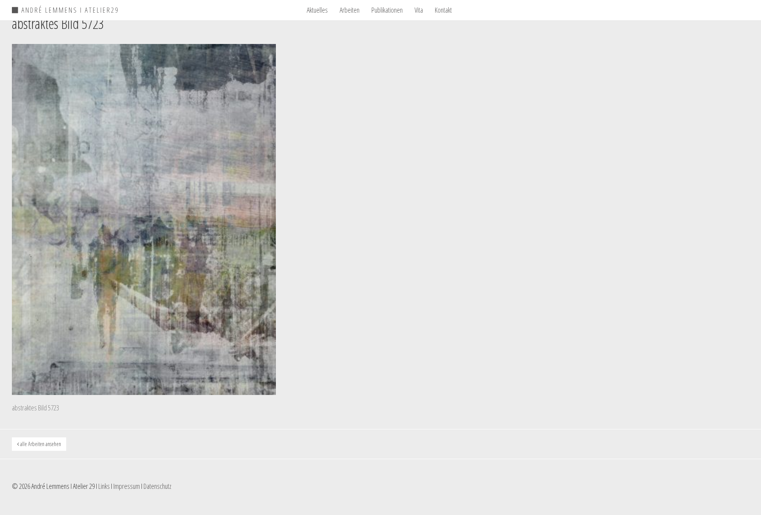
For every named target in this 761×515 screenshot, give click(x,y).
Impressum (126, 486)
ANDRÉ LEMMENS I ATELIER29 (69, 8)
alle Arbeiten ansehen (40, 444)
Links (104, 486)
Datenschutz (157, 486)
